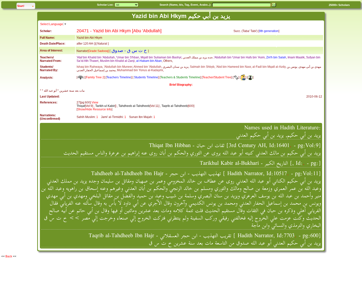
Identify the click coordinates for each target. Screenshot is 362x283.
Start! (26, 5)
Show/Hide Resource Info (94, 109)
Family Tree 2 (95, 77)
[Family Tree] (80, 77)
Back (8, 256)
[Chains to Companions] (235, 77)
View (95, 102)
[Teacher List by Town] (243, 77)
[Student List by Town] (250, 77)
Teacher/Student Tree (216, 77)
